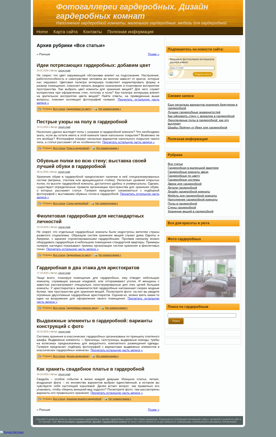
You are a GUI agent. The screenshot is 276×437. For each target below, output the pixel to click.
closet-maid (64, 70)
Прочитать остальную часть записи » (128, 142)
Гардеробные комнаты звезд (82, 308)
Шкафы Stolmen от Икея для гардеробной (197, 127)
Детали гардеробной (77, 356)
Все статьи (59, 109)
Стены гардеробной (77, 203)
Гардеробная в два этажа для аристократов (88, 267)
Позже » (153, 54)
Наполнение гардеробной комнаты (193, 199)
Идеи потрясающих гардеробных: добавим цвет (94, 65)
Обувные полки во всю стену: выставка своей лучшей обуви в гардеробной (91, 163)
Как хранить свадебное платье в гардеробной (90, 369)
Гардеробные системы (184, 179)
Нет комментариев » (109, 109)
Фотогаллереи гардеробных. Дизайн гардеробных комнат (132, 11)
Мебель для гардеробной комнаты (192, 195)
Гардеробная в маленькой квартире (193, 167)
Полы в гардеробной (77, 148)
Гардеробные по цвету (78, 109)
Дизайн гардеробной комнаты (189, 191)
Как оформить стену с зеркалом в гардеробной (201, 116)
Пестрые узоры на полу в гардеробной (82, 121)
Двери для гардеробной (185, 183)
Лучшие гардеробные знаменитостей (194, 112)
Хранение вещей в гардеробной (83, 399)
